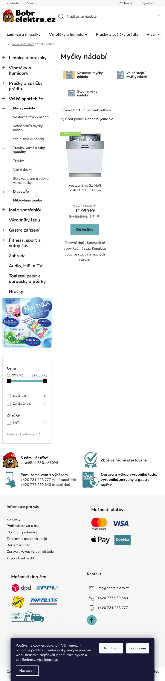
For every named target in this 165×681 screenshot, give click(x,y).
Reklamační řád (18, 545)
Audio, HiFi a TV (26, 266)
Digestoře (21, 191)
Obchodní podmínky (22, 532)
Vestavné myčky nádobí (31, 117)
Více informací (47, 659)
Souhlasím (138, 648)
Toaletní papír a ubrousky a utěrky (27, 278)
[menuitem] (23, 34)
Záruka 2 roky (29, 404)
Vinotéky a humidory (20, 70)
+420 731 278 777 (113, 607)
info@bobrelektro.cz (113, 588)
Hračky (16, 291)
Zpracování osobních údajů (27, 538)
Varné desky (22, 169)
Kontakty (13, 3)
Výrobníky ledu (24, 220)
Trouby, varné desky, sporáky (29, 149)
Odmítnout (111, 648)
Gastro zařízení (24, 230)
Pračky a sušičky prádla (26, 86)
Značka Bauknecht (20, 558)
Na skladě (29, 396)
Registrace (147, 3)
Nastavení (27, 670)
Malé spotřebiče (25, 210)
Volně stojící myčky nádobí (28, 128)
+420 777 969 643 (113, 598)
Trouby (18, 160)
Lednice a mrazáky (28, 58)
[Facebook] (92, 620)
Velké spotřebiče (26, 99)
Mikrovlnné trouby (27, 200)
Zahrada (17, 256)
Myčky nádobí (24, 108)
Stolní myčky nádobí (28, 139)
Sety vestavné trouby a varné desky (31, 180)
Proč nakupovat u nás (23, 525)
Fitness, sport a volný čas (25, 243)
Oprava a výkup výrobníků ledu (30, 551)
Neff (29, 423)
